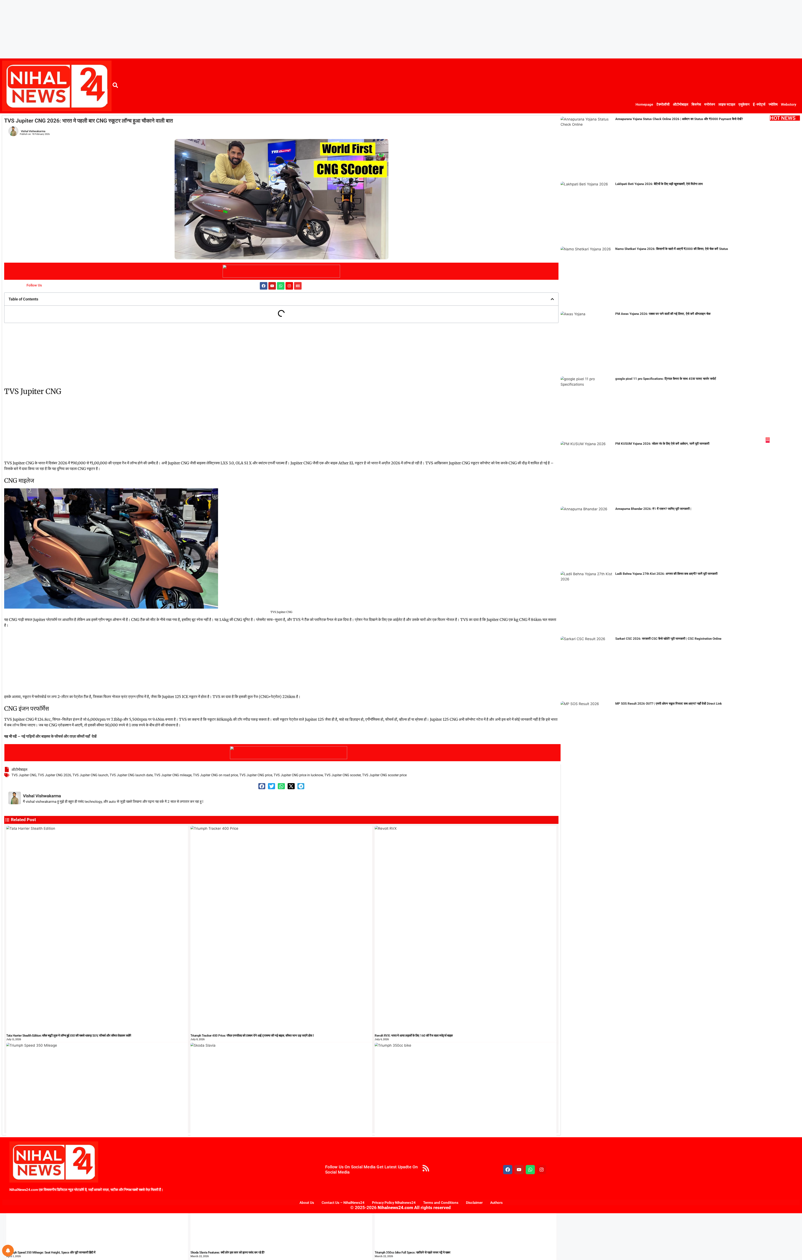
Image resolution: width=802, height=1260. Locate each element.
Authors (496, 1202)
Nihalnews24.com (395, 1207)
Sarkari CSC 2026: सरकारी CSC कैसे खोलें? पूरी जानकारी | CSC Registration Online (668, 639)
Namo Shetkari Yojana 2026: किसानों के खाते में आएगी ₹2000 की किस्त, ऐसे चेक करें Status (671, 249)
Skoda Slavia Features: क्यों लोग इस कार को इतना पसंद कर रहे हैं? (227, 1252)
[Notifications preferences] (8, 1250)
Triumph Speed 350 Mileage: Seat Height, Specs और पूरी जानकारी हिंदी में (50, 1252)
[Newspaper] (298, 286)
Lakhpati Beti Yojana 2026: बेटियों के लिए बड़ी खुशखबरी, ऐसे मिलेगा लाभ (659, 184)
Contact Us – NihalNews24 (343, 1202)
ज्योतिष (773, 104)
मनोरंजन (709, 104)
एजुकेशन (744, 104)
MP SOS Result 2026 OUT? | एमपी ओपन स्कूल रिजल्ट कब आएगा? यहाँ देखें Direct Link (668, 703)
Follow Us (34, 285)
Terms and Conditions (440, 1202)
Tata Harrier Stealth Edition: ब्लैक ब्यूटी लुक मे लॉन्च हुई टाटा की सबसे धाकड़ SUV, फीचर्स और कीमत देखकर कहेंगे (68, 1035)
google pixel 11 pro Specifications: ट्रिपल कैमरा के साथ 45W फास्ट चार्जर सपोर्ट (665, 379)
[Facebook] (263, 286)
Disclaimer (474, 1202)
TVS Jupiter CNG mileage (173, 775)
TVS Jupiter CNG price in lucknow (298, 775)
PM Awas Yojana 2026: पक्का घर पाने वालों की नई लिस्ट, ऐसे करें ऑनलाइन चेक (663, 314)
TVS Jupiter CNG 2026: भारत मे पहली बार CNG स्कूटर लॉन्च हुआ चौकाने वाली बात (88, 121)
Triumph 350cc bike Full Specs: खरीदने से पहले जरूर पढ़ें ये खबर (412, 1252)
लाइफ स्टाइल (726, 104)
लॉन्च (16, 725)
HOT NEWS (783, 118)
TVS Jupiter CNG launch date (131, 775)
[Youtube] (272, 286)
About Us (306, 1202)
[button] (552, 299)
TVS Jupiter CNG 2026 (54, 775)
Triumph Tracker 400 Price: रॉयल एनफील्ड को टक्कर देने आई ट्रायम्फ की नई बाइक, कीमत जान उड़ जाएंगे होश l (252, 1035)
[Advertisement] (125, 29)
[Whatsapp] (280, 286)
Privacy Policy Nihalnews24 (394, 1202)
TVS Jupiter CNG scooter (342, 775)
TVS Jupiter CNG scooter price (384, 775)
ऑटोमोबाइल (680, 104)
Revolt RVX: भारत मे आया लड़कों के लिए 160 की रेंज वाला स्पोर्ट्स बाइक (414, 1035)
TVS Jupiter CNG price (255, 775)
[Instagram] (289, 286)
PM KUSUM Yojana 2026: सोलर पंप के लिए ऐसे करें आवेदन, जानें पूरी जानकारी (662, 444)
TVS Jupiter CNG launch (90, 775)
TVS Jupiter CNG (23, 775)
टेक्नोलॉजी (663, 104)
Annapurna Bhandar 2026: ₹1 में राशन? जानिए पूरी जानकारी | (653, 509)
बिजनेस (696, 104)
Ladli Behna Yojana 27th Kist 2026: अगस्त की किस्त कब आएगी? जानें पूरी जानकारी (666, 574)
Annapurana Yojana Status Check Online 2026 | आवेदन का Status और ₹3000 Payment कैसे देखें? (679, 119)
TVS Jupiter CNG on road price (215, 775)
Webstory (788, 104)
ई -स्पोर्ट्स (759, 104)
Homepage (644, 104)
